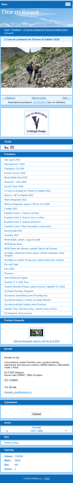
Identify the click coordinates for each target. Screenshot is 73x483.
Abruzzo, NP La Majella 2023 (18, 195)
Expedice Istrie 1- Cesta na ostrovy (21, 213)
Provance (9, 273)
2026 (40, 430)
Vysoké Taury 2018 (13, 186)
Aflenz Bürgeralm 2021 (15, 199)
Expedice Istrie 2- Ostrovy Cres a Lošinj (24, 217)
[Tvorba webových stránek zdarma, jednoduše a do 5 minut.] (43, 479)
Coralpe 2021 (10, 208)
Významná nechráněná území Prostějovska (25, 295)
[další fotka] (66, 67)
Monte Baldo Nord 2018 (15, 177)
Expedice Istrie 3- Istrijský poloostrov (22, 222)
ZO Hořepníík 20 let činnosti (18, 313)
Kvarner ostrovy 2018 (14, 173)
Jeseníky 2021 (11, 235)
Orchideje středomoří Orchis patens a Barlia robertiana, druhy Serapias (34, 254)
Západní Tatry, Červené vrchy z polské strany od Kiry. (30, 309)
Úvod (6, 30)
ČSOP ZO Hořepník (20, 12)
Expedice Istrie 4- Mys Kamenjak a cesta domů (27, 226)
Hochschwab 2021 (13, 231)
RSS (47, 479)
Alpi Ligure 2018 (12, 159)
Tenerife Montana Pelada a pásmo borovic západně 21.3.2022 (34, 286)
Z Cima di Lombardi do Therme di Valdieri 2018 (45, 30)
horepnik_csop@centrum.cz (18, 392)
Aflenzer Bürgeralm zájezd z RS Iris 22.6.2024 (27, 204)
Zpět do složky (39, 98)
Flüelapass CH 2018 (14, 168)
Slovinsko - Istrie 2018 (15, 182)
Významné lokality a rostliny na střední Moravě (27, 300)
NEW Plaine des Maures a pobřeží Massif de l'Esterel (30, 248)
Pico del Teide (11, 264)
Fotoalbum (16, 30)
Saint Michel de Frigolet (16, 278)
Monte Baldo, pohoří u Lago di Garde (22, 239)
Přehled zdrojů (11, 442)
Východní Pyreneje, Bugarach (19, 291)
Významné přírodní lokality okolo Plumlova (25, 304)
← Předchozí (9, 98)
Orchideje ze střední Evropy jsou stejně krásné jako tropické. (34, 260)
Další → (66, 98)
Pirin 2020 (9, 269)
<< (7, 430)
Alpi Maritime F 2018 (14, 164)
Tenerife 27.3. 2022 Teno (16, 282)
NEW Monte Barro (13, 244)
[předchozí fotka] (6, 67)
